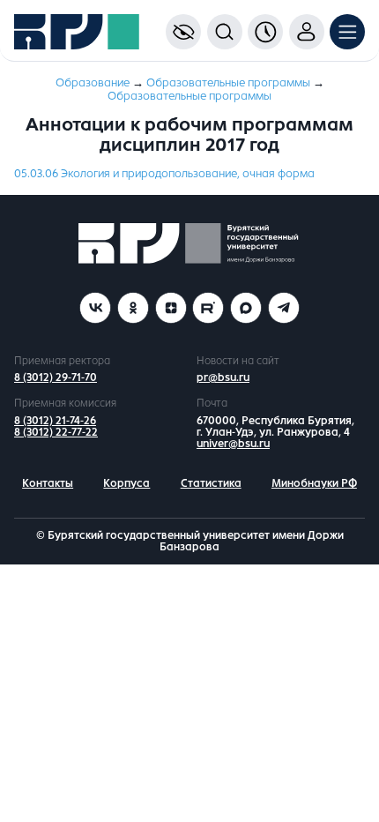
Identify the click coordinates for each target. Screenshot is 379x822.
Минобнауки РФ (314, 483)
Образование (93, 83)
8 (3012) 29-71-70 (55, 377)
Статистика (211, 483)
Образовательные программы (228, 83)
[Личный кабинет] (306, 31)
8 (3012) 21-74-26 (55, 420)
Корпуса (126, 483)
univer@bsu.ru (233, 443)
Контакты (47, 483)
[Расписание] (265, 31)
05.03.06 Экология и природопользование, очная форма (164, 174)
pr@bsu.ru (223, 377)
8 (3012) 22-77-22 (56, 432)
